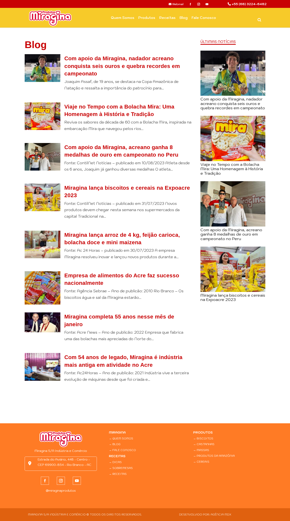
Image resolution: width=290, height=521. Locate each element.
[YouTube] (207, 4)
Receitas (167, 17)
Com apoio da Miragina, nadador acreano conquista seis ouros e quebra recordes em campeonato (122, 66)
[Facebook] (190, 4)
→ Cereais (201, 461)
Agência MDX (221, 514)
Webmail (177, 4)
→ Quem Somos (121, 438)
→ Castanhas (203, 444)
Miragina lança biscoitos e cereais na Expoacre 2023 (232, 297)
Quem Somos (122, 17)
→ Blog (115, 444)
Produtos (146, 17)
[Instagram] (198, 4)
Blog (184, 17)
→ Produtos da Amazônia (214, 456)
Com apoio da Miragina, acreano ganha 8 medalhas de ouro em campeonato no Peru (231, 234)
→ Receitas (118, 474)
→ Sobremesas (121, 468)
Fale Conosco (204, 17)
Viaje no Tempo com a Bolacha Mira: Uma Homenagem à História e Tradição (231, 169)
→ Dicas (115, 462)
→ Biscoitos (203, 438)
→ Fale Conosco (122, 450)
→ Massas (201, 450)
